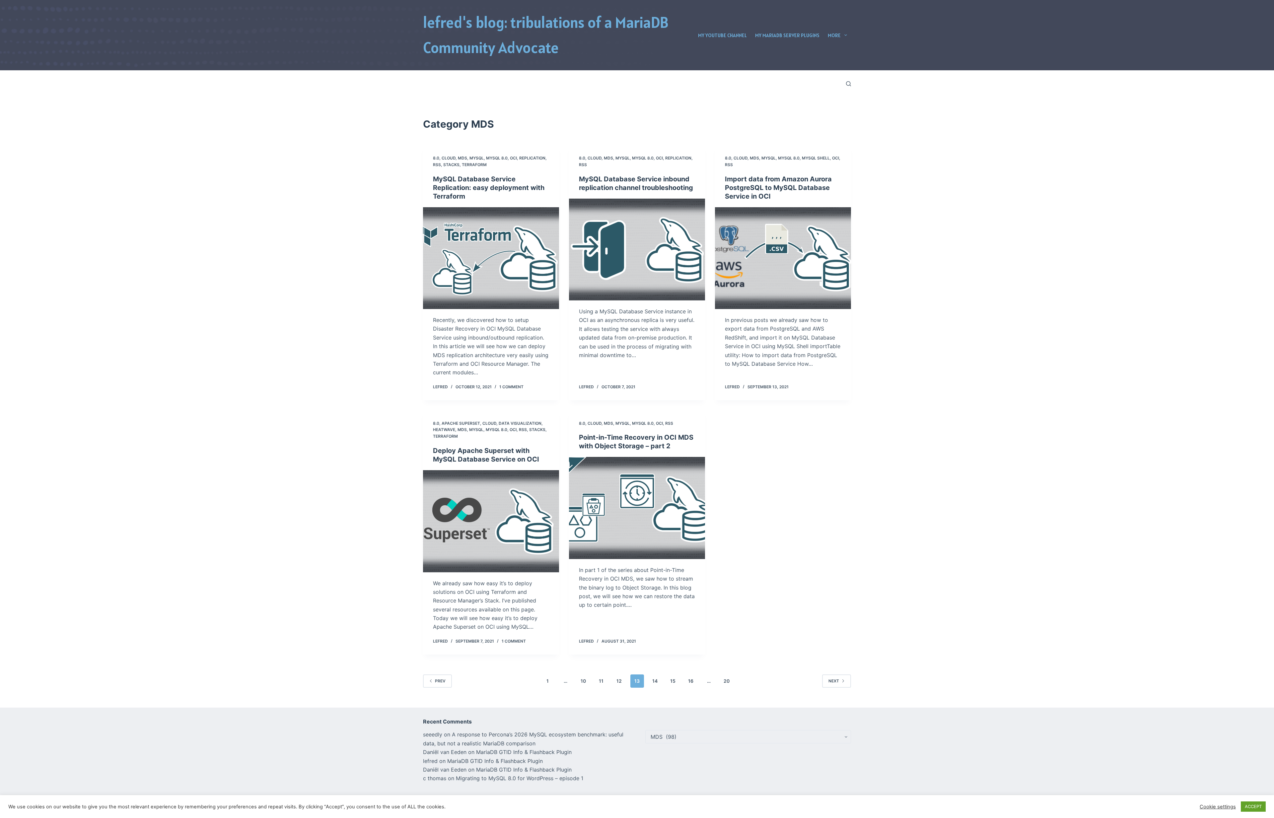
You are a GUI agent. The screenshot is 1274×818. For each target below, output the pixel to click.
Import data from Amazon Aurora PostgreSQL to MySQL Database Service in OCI (778, 187)
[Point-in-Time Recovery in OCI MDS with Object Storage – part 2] (637, 508)
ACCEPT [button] (1253, 806)
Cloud (449, 158)
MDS (462, 158)
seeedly (432, 734)
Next (833, 680)
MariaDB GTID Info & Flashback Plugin (524, 752)
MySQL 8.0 (497, 158)
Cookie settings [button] (1218, 807)
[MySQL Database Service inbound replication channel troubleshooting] (637, 250)
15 (672, 681)
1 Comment (511, 386)
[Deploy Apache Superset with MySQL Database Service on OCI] (491, 521)
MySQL (476, 158)
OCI (513, 158)
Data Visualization (520, 423)
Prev (440, 680)
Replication (532, 158)
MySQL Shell (816, 158)
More (834, 35)
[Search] (848, 83)
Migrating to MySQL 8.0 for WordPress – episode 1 (519, 778)
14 (655, 681)
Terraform (474, 164)
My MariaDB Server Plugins (787, 35)
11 (601, 681)
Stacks (451, 164)
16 (690, 681)
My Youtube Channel (722, 35)
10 (583, 681)
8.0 (436, 158)
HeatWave (444, 429)
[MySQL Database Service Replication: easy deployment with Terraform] (491, 258)
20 (727, 681)
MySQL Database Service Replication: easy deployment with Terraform (488, 187)
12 (619, 681)
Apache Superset (461, 423)
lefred (430, 761)
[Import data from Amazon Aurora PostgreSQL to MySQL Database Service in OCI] (783, 258)
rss (437, 164)
